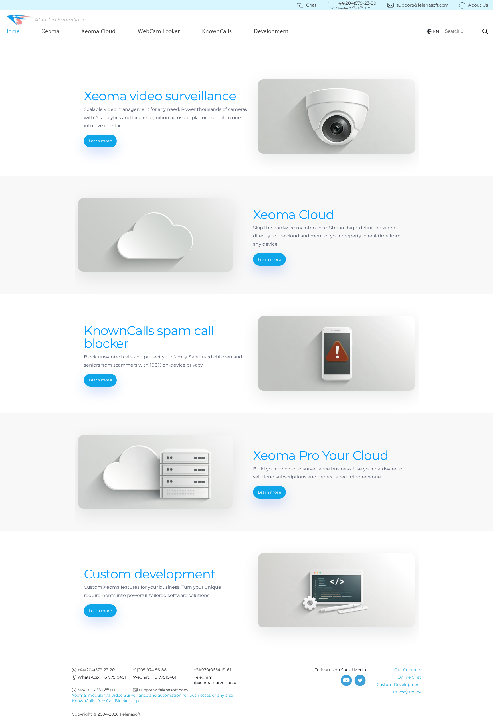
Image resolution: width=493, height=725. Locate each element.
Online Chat (409, 677)
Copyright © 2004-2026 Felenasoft (106, 714)
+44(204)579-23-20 (96, 669)
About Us (478, 5)
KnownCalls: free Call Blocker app (105, 700)
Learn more (100, 140)
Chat (311, 5)
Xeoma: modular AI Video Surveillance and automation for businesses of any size (152, 695)
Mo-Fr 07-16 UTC (98, 689)
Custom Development (399, 684)
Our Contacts (407, 669)
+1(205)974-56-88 (150, 669)
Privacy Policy (407, 691)
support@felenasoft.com (423, 5)
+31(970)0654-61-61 (212, 669)
